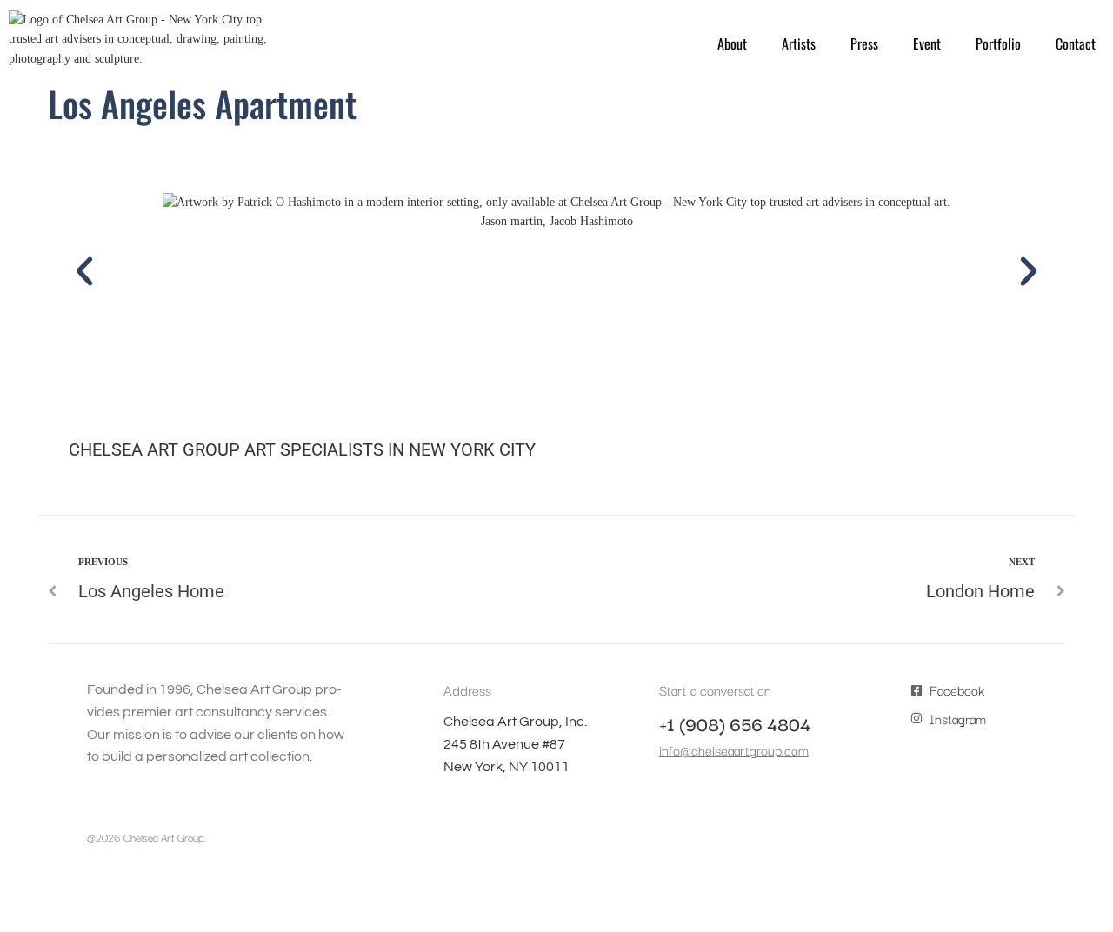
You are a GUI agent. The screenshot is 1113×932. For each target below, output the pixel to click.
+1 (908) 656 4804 (734, 723)
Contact (1076, 43)
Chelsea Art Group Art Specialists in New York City (302, 449)
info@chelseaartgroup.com (734, 749)
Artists (799, 43)
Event (927, 43)
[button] (84, 271)
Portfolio (998, 43)
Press (864, 43)
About (732, 43)
